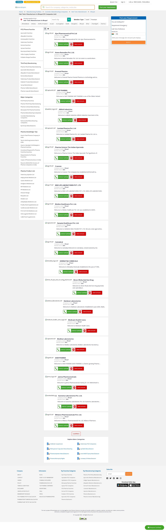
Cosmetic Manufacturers (90, 488)
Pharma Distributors (67, 499)
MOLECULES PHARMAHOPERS (46, 496)
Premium (94, 19)
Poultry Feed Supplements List (29, 205)
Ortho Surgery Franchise (28, 54)
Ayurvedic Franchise (26, 33)
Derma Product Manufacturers (91, 485)
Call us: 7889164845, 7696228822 (139, 2)
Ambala (33, 24)
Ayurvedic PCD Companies (68, 496)
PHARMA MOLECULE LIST (45, 483)
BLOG (40, 474)
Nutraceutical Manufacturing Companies (29, 122)
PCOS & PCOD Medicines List (29, 211)
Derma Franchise (26, 45)
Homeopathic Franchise (27, 39)
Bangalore (74, 24)
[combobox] (68, 7)
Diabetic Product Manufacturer (30, 82)
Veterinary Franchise (27, 42)
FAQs (40, 491)
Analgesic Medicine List (27, 183)
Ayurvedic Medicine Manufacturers (93, 477)
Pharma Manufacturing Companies (31, 113)
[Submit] (43, 7)
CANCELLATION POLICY (23, 491)
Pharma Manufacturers (89, 494)
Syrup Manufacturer (26, 85)
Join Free (114, 2)
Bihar (87, 24)
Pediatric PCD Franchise (68, 494)
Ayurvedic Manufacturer (28, 70)
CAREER (19, 480)
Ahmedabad (25, 24)
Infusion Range (25, 193)
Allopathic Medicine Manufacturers (93, 483)
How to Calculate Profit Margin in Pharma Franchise (30, 146)
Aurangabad (59, 24)
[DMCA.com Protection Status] (83, 518)
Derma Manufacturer (27, 76)
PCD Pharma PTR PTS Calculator (26, 496)
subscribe (128, 473)
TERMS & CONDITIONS (23, 485)
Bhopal (82, 24)
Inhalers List (24, 199)
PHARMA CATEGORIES (45, 480)
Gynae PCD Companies (67, 485)
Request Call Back (155, 527)
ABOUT (19, 474)
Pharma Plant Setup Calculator (26, 502)
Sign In (123, 2)
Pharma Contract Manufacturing (30, 107)
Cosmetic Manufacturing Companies (28, 117)
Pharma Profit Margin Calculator (27, 499)
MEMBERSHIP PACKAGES (23, 494)
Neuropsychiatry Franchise (28, 51)
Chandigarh (95, 24)
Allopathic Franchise (26, 36)
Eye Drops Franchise (67, 474)
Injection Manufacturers (90, 491)
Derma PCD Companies (68, 491)
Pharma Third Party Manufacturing (31, 67)
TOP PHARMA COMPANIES (46, 485)
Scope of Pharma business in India (31, 160)
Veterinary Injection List (27, 174)
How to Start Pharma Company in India (30, 136)
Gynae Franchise (26, 48)
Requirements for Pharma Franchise (28, 156)
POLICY (19, 483)
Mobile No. (115, 31)
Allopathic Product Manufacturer (30, 73)
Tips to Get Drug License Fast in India (30, 141)
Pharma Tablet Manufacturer (29, 88)
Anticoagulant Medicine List (28, 214)
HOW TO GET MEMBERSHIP (46, 477)
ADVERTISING (42, 488)
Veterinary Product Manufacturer (30, 79)
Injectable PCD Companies (68, 477)
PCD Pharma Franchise (27, 101)
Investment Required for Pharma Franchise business (30, 151)
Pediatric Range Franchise (28, 57)
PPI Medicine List (25, 189)
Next (128, 42)
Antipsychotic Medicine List (28, 177)
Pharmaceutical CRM (32, 2)
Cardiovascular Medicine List (29, 208)
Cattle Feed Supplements (28, 217)
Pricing (19, 2)
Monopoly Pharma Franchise (69, 483)
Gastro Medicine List (26, 180)
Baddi (67, 24)
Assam (52, 24)
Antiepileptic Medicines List (28, 202)
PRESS (41, 494)
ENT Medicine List (26, 187)
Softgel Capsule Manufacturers (91, 480)
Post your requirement (107, 7)
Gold (87, 19)
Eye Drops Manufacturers (28, 126)
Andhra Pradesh (43, 24)
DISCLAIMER (20, 488)
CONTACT (19, 477)
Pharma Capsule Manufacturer (30, 91)
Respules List (24, 196)
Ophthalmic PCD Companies (69, 480)
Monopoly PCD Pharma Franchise (30, 110)
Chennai (103, 24)
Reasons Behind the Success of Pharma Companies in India (30, 164)
